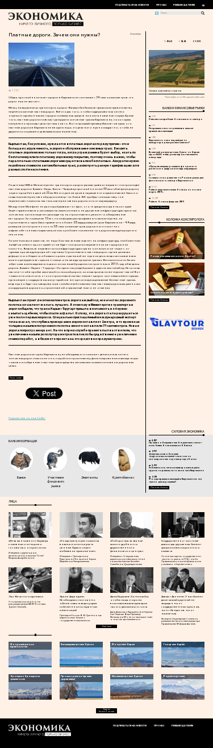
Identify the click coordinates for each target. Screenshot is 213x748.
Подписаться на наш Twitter (27, 417)
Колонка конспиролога (185, 219)
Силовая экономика (188, 431)
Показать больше (159, 207)
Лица (13, 501)
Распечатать (16, 378)
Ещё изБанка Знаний (106, 710)
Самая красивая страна (165, 90)
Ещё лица (106, 626)
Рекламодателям (184, 5)
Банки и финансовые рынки (183, 108)
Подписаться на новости (132, 5)
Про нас (161, 5)
